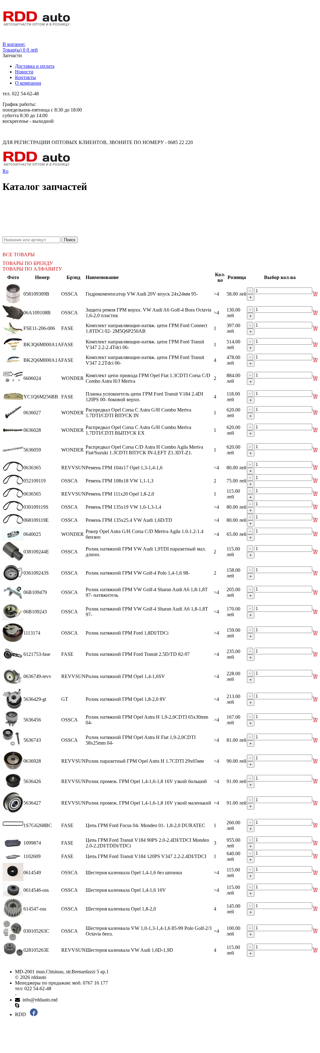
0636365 (32, 467)
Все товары (18, 254)
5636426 (32, 781)
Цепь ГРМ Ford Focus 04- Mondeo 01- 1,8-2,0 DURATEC (145, 825)
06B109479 (35, 592)
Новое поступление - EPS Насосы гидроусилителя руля (73, 222)
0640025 (32, 534)
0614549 (32, 872)
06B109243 (35, 611)
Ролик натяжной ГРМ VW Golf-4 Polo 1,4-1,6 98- (138, 573)
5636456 (32, 719)
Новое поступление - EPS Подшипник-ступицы (65, 211)
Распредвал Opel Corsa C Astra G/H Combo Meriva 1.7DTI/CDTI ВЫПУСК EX (138, 430)
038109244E (36, 551)
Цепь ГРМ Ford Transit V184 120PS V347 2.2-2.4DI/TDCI (146, 856)
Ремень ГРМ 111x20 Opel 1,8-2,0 (120, 494)
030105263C (36, 931)
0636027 (32, 412)
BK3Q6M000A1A (42, 344)
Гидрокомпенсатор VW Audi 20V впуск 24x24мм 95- (142, 294)
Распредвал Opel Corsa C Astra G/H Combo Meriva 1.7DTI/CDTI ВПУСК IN (138, 412)
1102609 (32, 856)
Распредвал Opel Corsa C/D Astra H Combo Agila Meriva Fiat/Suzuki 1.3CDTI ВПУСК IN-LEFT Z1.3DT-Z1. (144, 449)
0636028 (32, 430)
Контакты (25, 77)
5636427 (32, 803)
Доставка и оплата (34, 66)
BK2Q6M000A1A (42, 360)
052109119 (34, 480)
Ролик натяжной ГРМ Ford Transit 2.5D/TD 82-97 (138, 654)
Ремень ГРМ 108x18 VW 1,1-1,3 (119, 480)
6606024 (32, 378)
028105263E (36, 950)
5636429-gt (34, 699)
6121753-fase (36, 654)
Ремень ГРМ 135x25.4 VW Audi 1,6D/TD (129, 520)
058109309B (36, 294)
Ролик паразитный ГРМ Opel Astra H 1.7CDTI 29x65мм (145, 761)
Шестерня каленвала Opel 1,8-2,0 (121, 908)
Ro (5, 171)
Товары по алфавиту (32, 269)
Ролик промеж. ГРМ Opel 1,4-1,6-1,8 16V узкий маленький (148, 803)
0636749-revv (37, 676)
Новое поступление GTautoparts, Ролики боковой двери (73, 233)
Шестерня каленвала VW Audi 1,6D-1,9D (129, 950)
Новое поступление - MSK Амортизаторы (59, 216)
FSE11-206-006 (39, 328)
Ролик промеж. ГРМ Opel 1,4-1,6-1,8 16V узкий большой (146, 781)
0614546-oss (36, 890)
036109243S (36, 573)
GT (64, 699)
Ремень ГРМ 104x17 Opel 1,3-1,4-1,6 (124, 467)
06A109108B (37, 312)
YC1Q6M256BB (40, 396)
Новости (24, 71)
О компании (28, 83)
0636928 (32, 761)
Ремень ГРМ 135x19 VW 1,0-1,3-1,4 (123, 507)
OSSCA (69, 294)
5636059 (32, 449)
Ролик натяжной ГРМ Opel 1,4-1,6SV (125, 676)
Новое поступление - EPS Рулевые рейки (58, 228)
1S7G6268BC (37, 825)
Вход (7, 38)
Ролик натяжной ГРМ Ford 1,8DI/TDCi (127, 633)
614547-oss (34, 908)
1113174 (31, 633)
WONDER (72, 378)
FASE (67, 328)
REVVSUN (73, 467)
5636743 (32, 740)
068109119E (36, 520)
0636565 (32, 494)
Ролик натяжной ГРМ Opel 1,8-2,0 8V (126, 699)
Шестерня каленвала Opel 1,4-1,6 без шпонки (134, 872)
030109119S (35, 507)
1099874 (32, 843)
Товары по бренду (27, 263)
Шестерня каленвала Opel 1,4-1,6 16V (126, 890)
